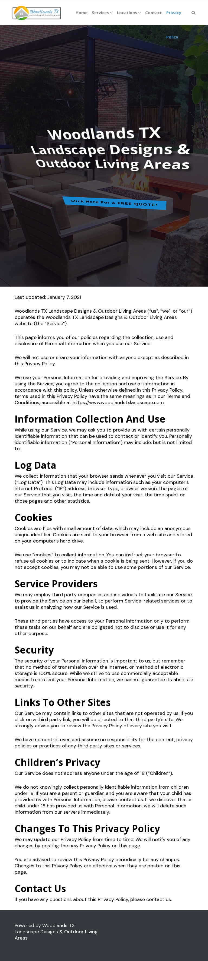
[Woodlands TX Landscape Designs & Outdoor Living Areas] (37, 12)
